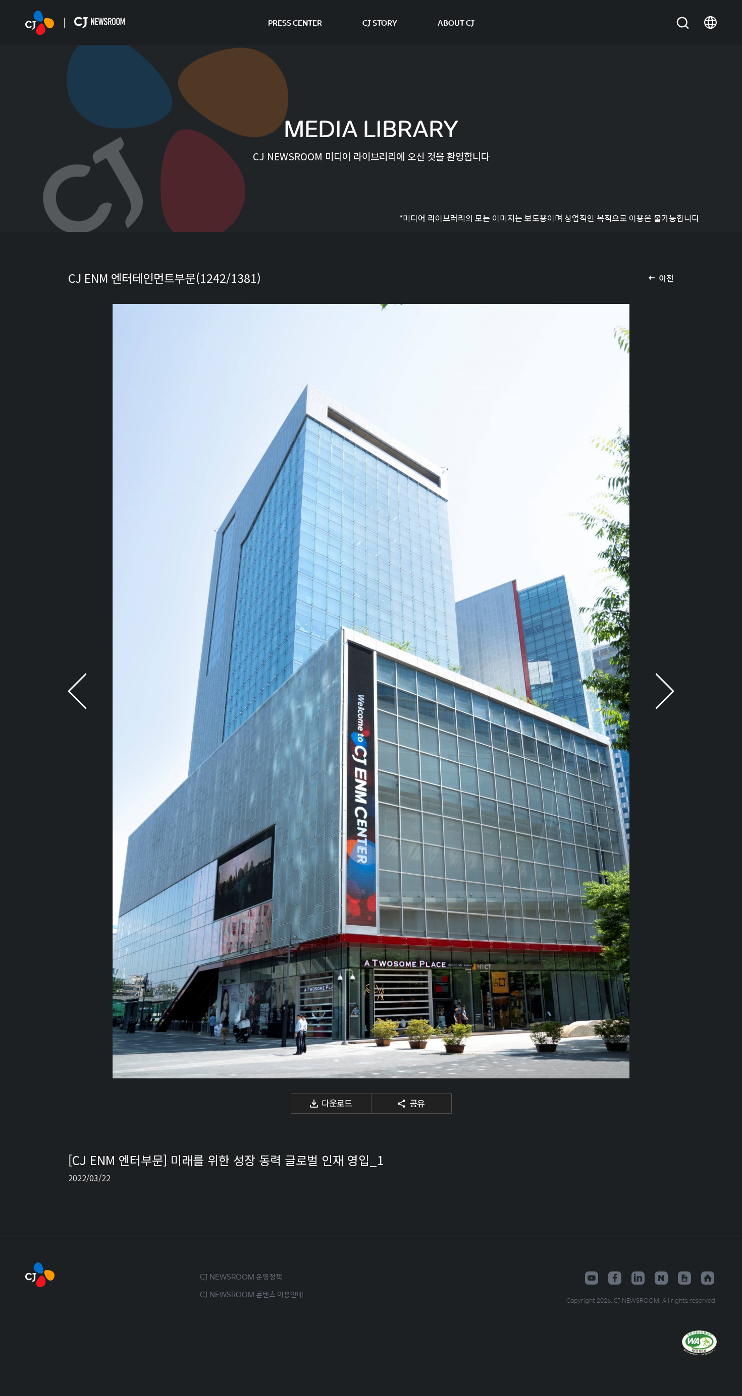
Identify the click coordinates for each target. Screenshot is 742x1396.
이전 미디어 (88, 691)
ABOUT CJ (456, 23)
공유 (417, 1103)
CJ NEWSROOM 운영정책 (241, 1276)
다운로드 (337, 1103)
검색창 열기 (682, 23)
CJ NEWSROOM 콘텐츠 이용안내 (251, 1294)
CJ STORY (379, 23)
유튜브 (591, 1278)
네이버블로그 (661, 1278)
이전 (666, 278)
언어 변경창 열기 (710, 22)
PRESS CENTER (295, 23)
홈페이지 (708, 1278)
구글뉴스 (684, 1278)
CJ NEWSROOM (39, 23)
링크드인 (638, 1278)
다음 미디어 (653, 691)
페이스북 (615, 1278)
